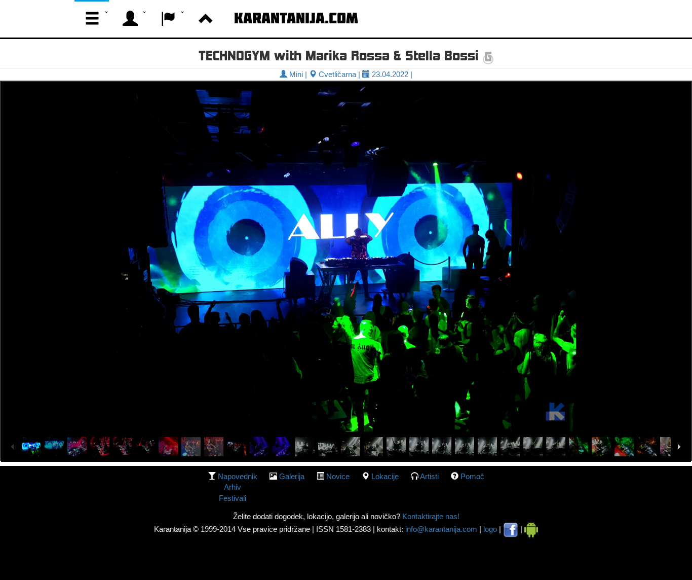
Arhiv (232, 487)
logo (490, 529)
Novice (338, 476)
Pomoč (472, 476)
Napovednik (237, 476)
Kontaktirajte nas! (429, 516)
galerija (291, 476)
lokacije (385, 476)
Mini (295, 74)
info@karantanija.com (441, 529)
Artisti (429, 476)
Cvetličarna (336, 74)
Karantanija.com (296, 17)
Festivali (232, 498)
